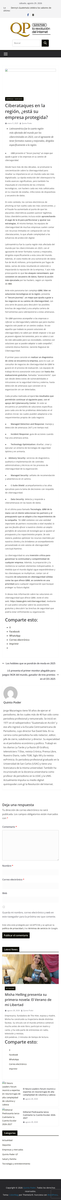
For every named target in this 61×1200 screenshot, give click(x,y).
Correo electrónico (13, 879)
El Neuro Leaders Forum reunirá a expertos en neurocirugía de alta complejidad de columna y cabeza (39, 1091)
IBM (10, 283)
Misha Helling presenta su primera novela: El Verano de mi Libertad (28, 999)
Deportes (6, 1145)
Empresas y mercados (14, 99)
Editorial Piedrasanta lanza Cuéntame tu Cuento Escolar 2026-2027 (39, 1115)
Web (4, 893)
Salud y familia (9, 1159)
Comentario (9, 826)
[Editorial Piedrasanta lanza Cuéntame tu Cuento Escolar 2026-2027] (11, 1117)
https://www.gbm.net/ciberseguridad (28, 601)
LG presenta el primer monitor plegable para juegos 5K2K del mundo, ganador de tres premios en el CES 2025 (28, 674)
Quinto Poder (27, 123)
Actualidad (10, 988)
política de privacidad (12, 928)
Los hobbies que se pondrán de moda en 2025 (30, 663)
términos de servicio (38, 928)
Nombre (7, 865)
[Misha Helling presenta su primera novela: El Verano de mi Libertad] (30, 969)
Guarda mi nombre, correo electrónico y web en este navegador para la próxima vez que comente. (29, 914)
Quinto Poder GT (10, 1154)
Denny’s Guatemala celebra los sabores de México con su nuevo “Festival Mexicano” (31, 9)
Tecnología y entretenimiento (16, 1163)
